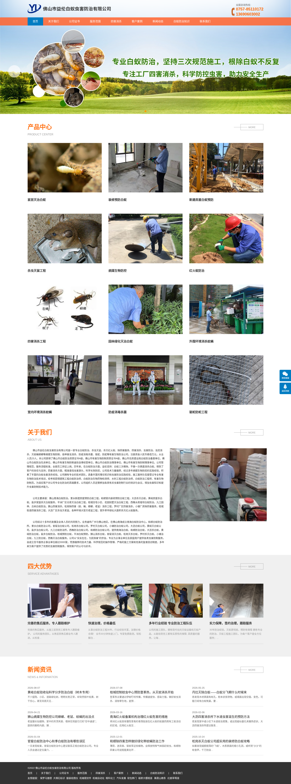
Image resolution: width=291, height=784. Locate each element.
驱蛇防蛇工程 (198, 412)
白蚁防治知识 (181, 21)
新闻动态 (158, 21)
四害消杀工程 (37, 341)
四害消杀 (116, 21)
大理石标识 (59, 778)
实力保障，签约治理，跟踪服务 (230, 623)
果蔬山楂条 (160, 778)
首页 (35, 21)
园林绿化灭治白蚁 (120, 341)
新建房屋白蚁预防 (201, 200)
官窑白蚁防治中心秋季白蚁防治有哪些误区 (56, 741)
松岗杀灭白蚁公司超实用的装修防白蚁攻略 (221, 741)
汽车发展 (121, 778)
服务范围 (95, 21)
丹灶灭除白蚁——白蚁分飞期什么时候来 (219, 692)
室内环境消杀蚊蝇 (40, 412)
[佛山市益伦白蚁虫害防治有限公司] (69, 16)
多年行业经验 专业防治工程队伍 (170, 623)
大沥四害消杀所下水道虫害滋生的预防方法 (221, 717)
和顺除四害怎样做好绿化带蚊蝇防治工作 (137, 741)
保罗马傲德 (46, 778)
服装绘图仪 (72, 778)
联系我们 (205, 21)
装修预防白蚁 (117, 200)
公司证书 (74, 21)
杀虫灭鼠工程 (37, 270)
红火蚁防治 (196, 270)
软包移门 (132, 778)
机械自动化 (98, 778)
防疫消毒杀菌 (117, 412)
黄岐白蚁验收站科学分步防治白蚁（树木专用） (59, 692)
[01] (145, 112)
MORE (251, 127)
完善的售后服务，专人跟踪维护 (49, 623)
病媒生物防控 (117, 270)
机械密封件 (85, 778)
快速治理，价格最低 (102, 623)
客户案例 (137, 21)
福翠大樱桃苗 (145, 778)
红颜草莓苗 (173, 778)
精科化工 (110, 778)
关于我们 (53, 21)
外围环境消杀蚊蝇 (201, 341)
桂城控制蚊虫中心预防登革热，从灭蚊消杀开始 (142, 692)
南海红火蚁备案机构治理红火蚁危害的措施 (139, 717)
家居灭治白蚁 (37, 200)
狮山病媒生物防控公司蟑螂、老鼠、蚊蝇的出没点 (61, 717)
